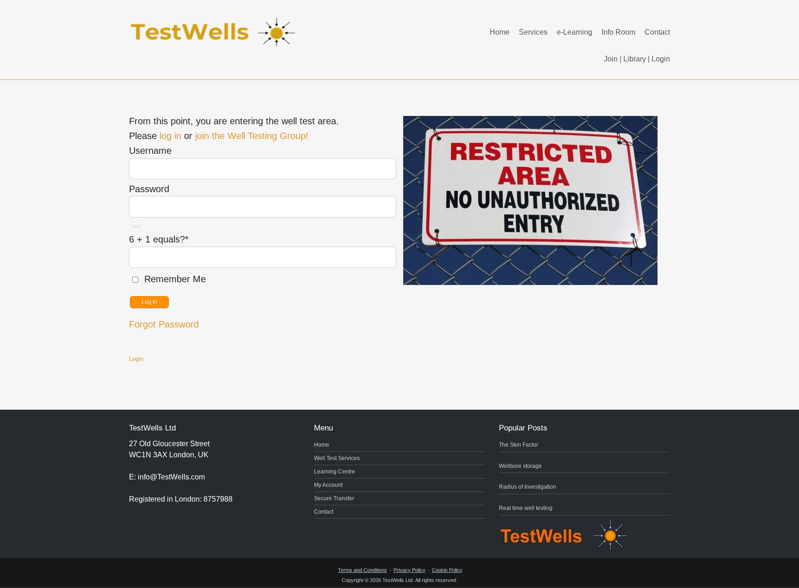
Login (660, 59)
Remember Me (173, 279)
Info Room (618, 32)
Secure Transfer (334, 498)
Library (634, 59)
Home (500, 32)
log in (170, 136)
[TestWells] (214, 25)
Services (533, 32)
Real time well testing (526, 508)
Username (150, 150)
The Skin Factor (518, 445)
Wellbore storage (520, 466)
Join (611, 59)
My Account (328, 485)
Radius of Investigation (527, 487)
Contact (657, 32)
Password (149, 189)
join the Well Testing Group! (251, 136)
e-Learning (574, 32)
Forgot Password (164, 324)
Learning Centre (334, 471)
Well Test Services (337, 458)
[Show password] (136, 225)
